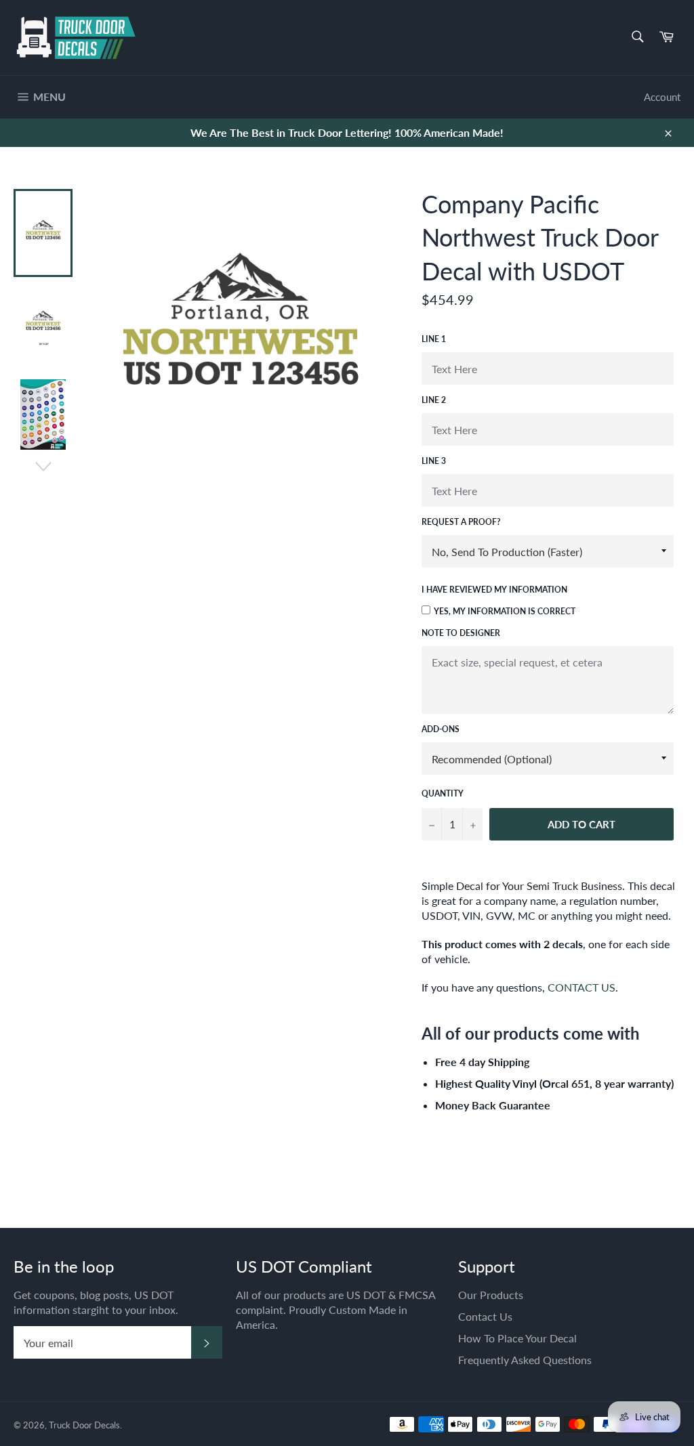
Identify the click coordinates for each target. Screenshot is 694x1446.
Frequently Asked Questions (525, 1359)
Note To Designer (461, 633)
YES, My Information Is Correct (504, 611)
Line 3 (434, 461)
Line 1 (434, 339)
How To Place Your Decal (517, 1338)
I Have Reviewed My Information (494, 589)
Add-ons (441, 729)
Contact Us (485, 1316)
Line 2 (434, 400)
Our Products (490, 1294)
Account (662, 97)
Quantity (443, 793)
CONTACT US (581, 987)
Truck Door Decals (84, 1425)
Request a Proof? (461, 522)
